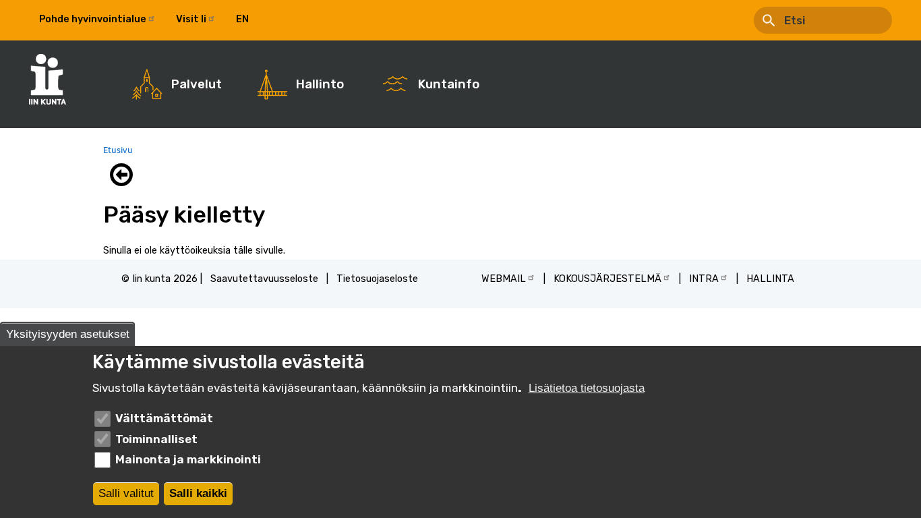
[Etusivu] (54, 79)
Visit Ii (191, 19)
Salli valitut (126, 494)
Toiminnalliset (156, 439)
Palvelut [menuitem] (196, 84)
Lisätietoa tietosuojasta (587, 388)
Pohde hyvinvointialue (92, 19)
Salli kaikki (198, 494)
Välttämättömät (164, 418)
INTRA (704, 278)
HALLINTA (770, 278)
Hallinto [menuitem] (320, 84)
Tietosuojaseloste (377, 278)
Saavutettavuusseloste (264, 278)
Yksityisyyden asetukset (67, 334)
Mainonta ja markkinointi (188, 459)
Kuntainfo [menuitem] (448, 84)
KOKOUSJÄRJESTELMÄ (607, 278)
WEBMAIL (503, 278)
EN (242, 19)
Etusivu (118, 150)
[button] (125, 174)
